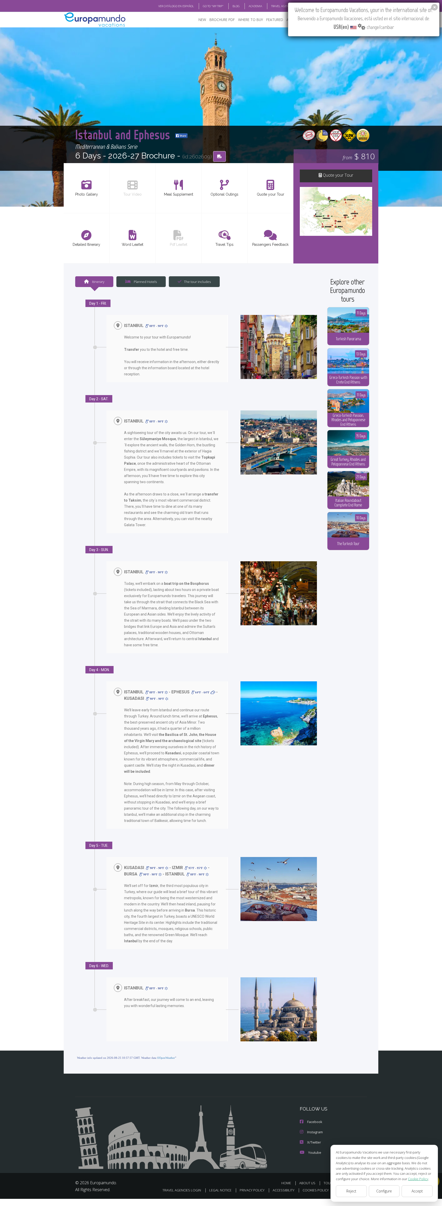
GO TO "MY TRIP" (213, 6)
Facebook (314, 1121)
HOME (286, 1183)
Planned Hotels (145, 281)
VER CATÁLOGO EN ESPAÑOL (176, 6)
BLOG (236, 6)
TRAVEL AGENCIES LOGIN (287, 6)
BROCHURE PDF (222, 19)
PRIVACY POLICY (252, 1190)
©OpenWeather (166, 1057)
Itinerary (97, 281)
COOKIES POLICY (316, 1190)
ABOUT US (307, 1183)
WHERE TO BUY (250, 19)
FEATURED (274, 19)
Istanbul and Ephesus (124, 134)
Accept (417, 1191)
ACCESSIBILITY (283, 1190)
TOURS (329, 1183)
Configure (384, 1191)
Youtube (314, 1152)
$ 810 (359, 156)
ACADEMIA (255, 6)
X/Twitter (314, 1142)
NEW (202, 19)
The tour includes (197, 281)
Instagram (315, 1132)
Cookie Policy (418, 1179)
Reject (351, 1191)
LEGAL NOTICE (220, 1190)
